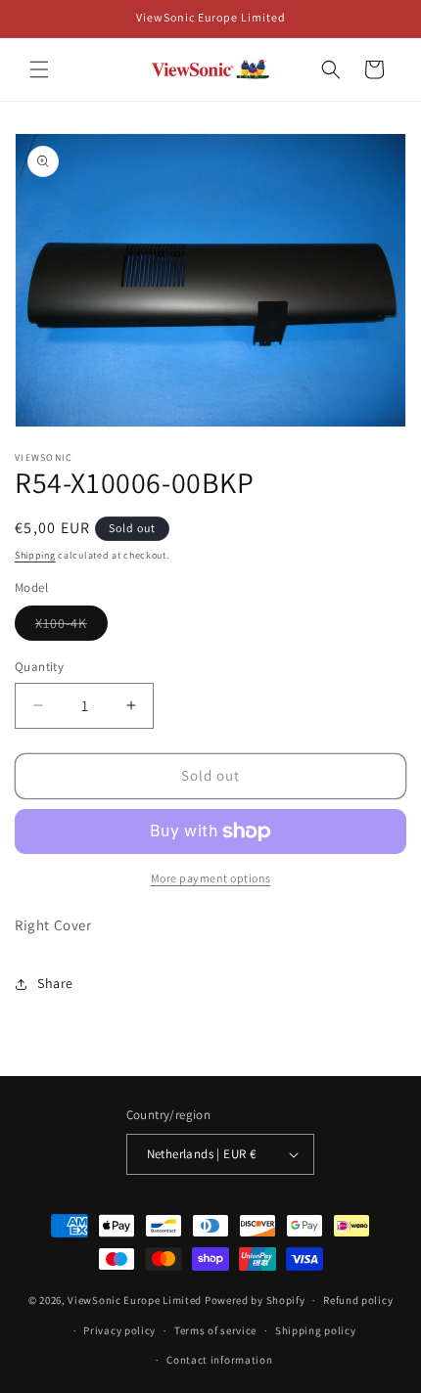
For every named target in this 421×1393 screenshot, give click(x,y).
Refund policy (358, 1300)
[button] (39, 69)
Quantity (39, 666)
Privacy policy (119, 1330)
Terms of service (215, 1330)
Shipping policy (315, 1330)
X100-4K (71, 627)
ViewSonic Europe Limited (135, 1300)
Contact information (219, 1360)
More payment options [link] (211, 878)
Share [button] (55, 983)
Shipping (35, 555)
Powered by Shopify (255, 1300)
